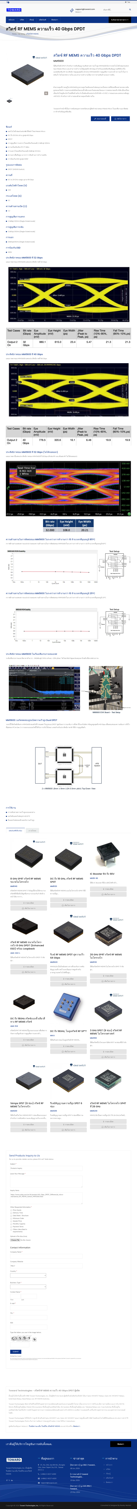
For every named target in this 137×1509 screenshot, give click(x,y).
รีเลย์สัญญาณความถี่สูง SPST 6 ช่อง (66, 1105)
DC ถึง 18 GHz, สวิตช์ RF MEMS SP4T (66, 880)
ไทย (128, 2)
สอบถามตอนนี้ (101, 119)
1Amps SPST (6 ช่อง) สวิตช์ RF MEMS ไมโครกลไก (27, 1105)
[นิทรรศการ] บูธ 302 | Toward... (83, 1465)
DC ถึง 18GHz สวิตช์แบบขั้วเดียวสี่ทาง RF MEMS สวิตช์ (27, 1020)
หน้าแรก (11, 20)
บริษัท (22, 20)
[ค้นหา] (129, 9)
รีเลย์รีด (44, 1426)
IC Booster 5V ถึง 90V (102, 874)
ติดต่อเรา (54, 20)
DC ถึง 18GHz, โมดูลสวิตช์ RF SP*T (68, 1031)
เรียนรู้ (31, 20)
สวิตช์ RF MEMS (32, 34)
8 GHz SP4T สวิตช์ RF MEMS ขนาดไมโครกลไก (25, 880)
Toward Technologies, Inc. (29, 1505)
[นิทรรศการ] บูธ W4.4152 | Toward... (80, 1487)
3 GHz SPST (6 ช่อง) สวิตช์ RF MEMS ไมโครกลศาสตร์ (106, 1032)
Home (14, 34)
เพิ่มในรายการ (121, 119)
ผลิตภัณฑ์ (42, 20)
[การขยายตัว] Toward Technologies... (79, 1475)
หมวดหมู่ (21, 34)
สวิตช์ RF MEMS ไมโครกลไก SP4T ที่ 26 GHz (108, 1105)
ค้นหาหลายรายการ (120, 20)
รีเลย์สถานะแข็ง (35, 1426)
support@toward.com (85, 9)
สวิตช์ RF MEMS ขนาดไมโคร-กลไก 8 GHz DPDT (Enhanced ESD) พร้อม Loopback (27, 945)
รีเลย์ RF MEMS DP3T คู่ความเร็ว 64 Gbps (67, 956)
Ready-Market (125, 1505)
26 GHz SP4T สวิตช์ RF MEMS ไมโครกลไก (106, 956)
